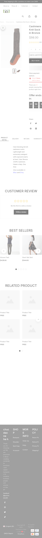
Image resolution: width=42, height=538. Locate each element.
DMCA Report (8, 533)
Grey (22, 220)
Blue (15, 220)
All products (10, 22)
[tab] (16, 316)
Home (2, 22)
